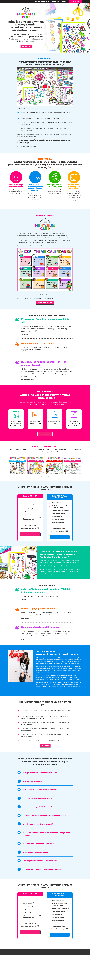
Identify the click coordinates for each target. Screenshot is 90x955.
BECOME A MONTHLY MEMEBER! (30, 534)
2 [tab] (43, 477)
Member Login (55, 1)
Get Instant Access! (45, 434)
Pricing (64, 1)
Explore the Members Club (42, 1)
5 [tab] (48, 477)
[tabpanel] (17, 465)
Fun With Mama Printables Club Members (26, 12)
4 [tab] (46, 477)
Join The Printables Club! (45, 302)
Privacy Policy (50, 952)
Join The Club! (26, 46)
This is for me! (45, 745)
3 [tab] (45, 477)
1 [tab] (41, 477)
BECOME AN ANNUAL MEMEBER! (59, 537)
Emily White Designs (68, 952)
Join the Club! (75, 1)
